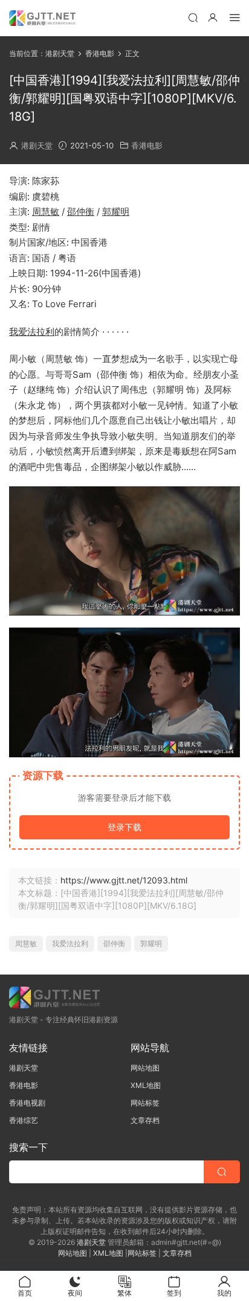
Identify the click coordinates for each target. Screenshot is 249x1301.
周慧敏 (45, 211)
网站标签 (145, 1102)
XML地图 (146, 1085)
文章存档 (145, 1120)
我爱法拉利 (31, 331)
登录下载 (124, 827)
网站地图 (145, 1067)
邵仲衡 (80, 211)
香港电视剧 (27, 1102)
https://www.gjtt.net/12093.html (123, 880)
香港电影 (147, 145)
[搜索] (192, 17)
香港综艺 (23, 1120)
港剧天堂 (37, 145)
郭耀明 (115, 211)
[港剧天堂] (42, 18)
